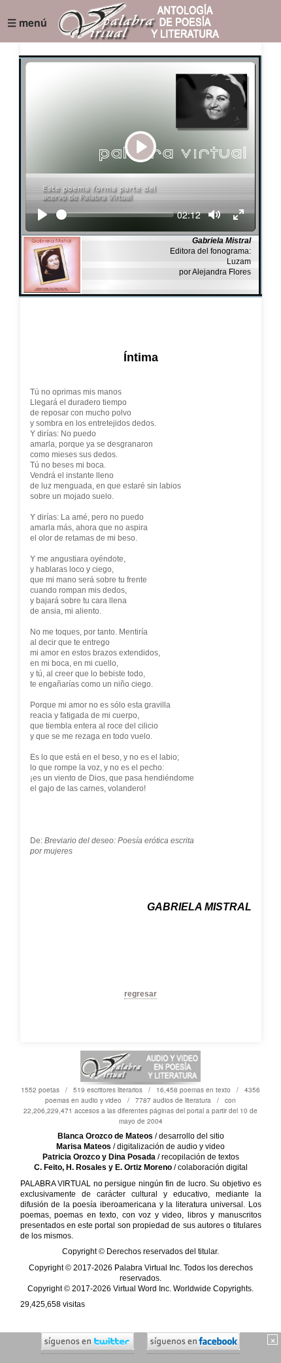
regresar (140, 993)
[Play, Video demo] (42, 214)
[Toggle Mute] (214, 214)
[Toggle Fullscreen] (238, 214)
